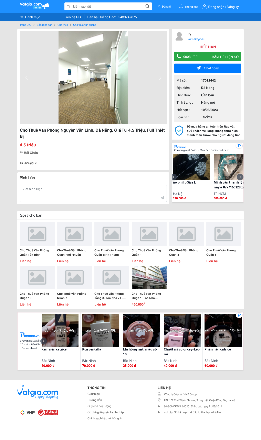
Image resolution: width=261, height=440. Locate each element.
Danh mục (32, 16)
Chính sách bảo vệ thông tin (105, 418)
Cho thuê (63, 24)
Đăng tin (167, 6)
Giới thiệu (93, 394)
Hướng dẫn (94, 400)
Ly (189, 33)
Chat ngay (211, 67)
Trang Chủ (25, 24)
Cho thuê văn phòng (84, 24)
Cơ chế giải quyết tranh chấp (105, 412)
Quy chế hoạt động (99, 406)
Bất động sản (44, 24)
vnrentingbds (196, 39)
